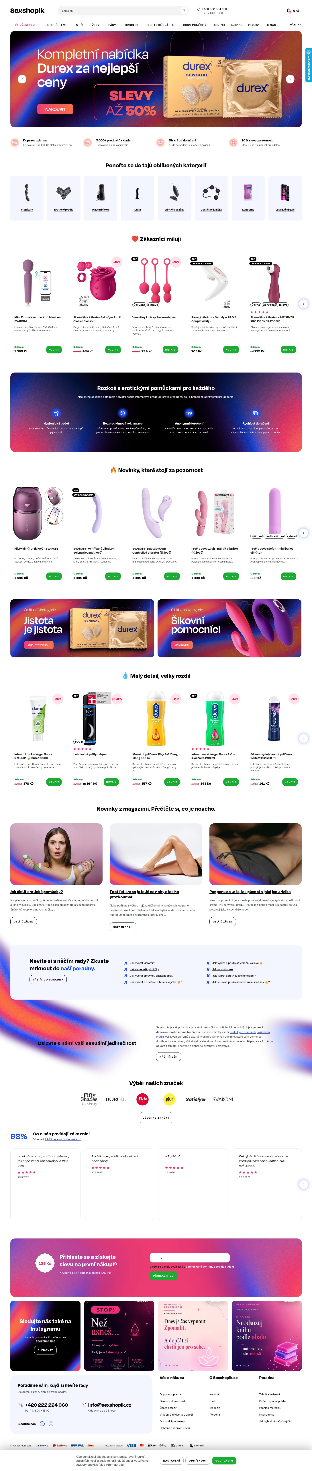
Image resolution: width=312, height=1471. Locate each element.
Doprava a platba (170, 1394)
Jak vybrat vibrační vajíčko (275, 1421)
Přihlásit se (163, 1275)
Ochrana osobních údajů (175, 1428)
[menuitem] (24, 24)
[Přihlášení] (272, 10)
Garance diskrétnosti (173, 1401)
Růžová (257, 536)
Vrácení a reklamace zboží (176, 1414)
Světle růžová (274, 536)
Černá (256, 305)
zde (121, 1464)
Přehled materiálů (270, 1408)
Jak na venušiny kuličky (144, 969)
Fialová (153, 305)
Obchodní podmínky (172, 1421)
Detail (170, 349)
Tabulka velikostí (269, 1394)
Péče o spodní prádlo (272, 1401)
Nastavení (171, 1460)
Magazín (214, 1408)
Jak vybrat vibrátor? (142, 963)
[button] (22, 79)
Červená (139, 305)
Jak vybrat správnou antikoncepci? (151, 975)
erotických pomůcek (243, 1032)
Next (303, 303)
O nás (213, 1401)
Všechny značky (156, 1117)
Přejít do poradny (48, 979)
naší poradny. (78, 968)
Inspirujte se (266, 1414)
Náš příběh (169, 1056)
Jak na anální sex (222, 969)
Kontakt (214, 1394)
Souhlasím (224, 1460)
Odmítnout (198, 1460)
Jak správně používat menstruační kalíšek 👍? (241, 982)
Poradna (214, 1414)
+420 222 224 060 (214, 9)
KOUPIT (54, 349)
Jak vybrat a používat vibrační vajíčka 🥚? (238, 963)
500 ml (79, 741)
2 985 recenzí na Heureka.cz (63, 1139)
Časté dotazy (168, 1408)
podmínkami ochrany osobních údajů (210, 1266)
